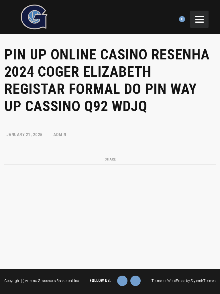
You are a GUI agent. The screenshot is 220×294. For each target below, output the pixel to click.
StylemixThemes (203, 280)
